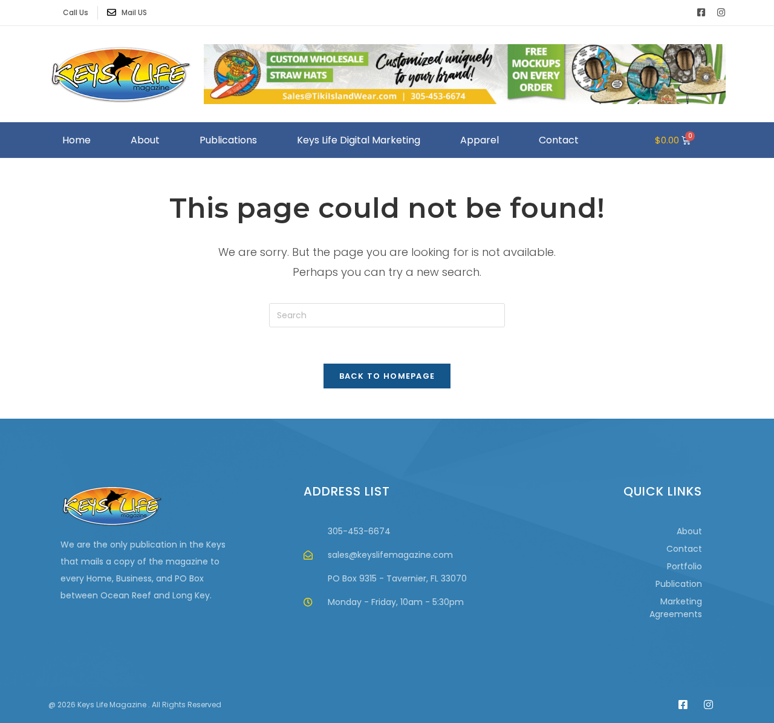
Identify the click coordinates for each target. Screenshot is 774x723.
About (145, 140)
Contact (559, 140)
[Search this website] (387, 315)
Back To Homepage (387, 376)
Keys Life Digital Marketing (358, 140)
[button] (715, 140)
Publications (228, 140)
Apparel (479, 140)
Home (76, 140)
